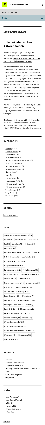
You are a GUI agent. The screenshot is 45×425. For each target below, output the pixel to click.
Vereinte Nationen (12, 318)
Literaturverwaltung (24, 287)
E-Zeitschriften (28, 257)
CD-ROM (13, 128)
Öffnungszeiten (11, 339)
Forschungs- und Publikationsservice (18, 160)
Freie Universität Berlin (30, 274)
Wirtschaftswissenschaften (15, 326)
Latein (18, 128)
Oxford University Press (27, 300)
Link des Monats (33, 283)
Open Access (10, 300)
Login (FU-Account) (12, 397)
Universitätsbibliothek (13, 184)
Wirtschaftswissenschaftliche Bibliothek (19, 331)
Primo (7, 175)
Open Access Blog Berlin (13, 375)
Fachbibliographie (30, 270)
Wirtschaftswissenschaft (14, 322)
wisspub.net (9, 378)
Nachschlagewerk (11, 296)
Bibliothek (33, 239)
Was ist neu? (7, 123)
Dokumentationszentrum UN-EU (17, 253)
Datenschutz (9, 412)
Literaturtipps (10, 172)
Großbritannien (24, 279)
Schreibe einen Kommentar (32, 128)
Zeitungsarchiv (24, 335)
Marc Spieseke (8, 120)
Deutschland (10, 248)
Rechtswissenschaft (26, 309)
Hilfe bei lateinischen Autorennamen (17, 44)
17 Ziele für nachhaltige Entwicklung (18, 235)
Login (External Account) (13, 400)
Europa (22, 261)
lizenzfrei (9, 292)
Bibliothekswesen (11, 151)
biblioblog (9, 12)
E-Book (36, 253)
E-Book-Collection (11, 257)
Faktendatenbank (11, 274)
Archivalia (8, 360)
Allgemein (8, 148)
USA (27, 313)
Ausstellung (20, 239)
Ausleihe (8, 239)
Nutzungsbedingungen (13, 409)
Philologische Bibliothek (13, 305)
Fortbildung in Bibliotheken (14, 363)
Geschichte (10, 279)
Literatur (8, 287)
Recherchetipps (10, 178)
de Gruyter (30, 244)
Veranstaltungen (11, 190)
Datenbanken (35, 120)
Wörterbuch (9, 335)
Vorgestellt (9, 193)
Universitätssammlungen (13, 187)
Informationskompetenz (14, 283)
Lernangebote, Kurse (12, 169)
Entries (9, 403)
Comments (10, 406)
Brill (7, 244)
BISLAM (6, 128)
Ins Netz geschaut (11, 163)
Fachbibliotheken (11, 157)
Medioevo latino (21, 81)
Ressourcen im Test (12, 181)
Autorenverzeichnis (21, 123)
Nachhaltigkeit (22, 292)
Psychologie (9, 309)
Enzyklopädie (10, 261)
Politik (29, 305)
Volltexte (27, 318)
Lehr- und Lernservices (13, 166)
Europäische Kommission (14, 266)
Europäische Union (12, 270)
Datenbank (17, 244)
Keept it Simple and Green (14, 366)
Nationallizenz (28, 296)
